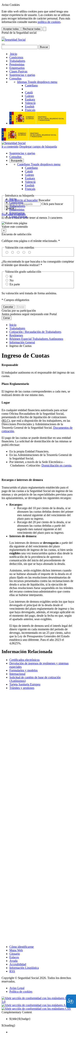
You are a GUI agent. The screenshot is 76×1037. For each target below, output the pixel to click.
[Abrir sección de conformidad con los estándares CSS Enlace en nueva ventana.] (36, 1008)
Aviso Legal (16, 988)
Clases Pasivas (18, 71)
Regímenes (16, 335)
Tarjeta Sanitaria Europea (24, 684)
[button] (38, 224)
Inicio (13, 54)
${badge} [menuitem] (20, 1018)
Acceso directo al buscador (21, 200)
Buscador (44, 200)
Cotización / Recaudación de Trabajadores (35, 331)
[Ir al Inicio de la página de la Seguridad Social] (14, 39)
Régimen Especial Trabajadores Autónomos (36, 338)
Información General (22, 342)
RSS (12, 971)
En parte (15, 284)
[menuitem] (41, 1032)
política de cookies (49, 22)
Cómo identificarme (21, 946)
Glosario (14, 953)
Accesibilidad (17, 964)
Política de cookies (20, 991)
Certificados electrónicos (24, 659)
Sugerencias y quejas (22, 75)
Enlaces (14, 957)
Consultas (15, 78)
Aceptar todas (11, 28)
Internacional (17, 673)
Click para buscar (52, 203)
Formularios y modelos (23, 670)
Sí (11, 276)
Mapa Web (16, 950)
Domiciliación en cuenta (56, 465)
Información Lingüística (24, 967)
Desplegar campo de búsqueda (38, 146)
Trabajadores (17, 61)
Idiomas (37, 82)
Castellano (38, 164)
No (11, 280)
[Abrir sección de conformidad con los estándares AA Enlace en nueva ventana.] (35, 1005)
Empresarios (17, 68)
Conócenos (16, 57)
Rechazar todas (32, 28)
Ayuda (13, 960)
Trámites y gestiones (21, 688)
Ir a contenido (10, 146)
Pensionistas (16, 64)
